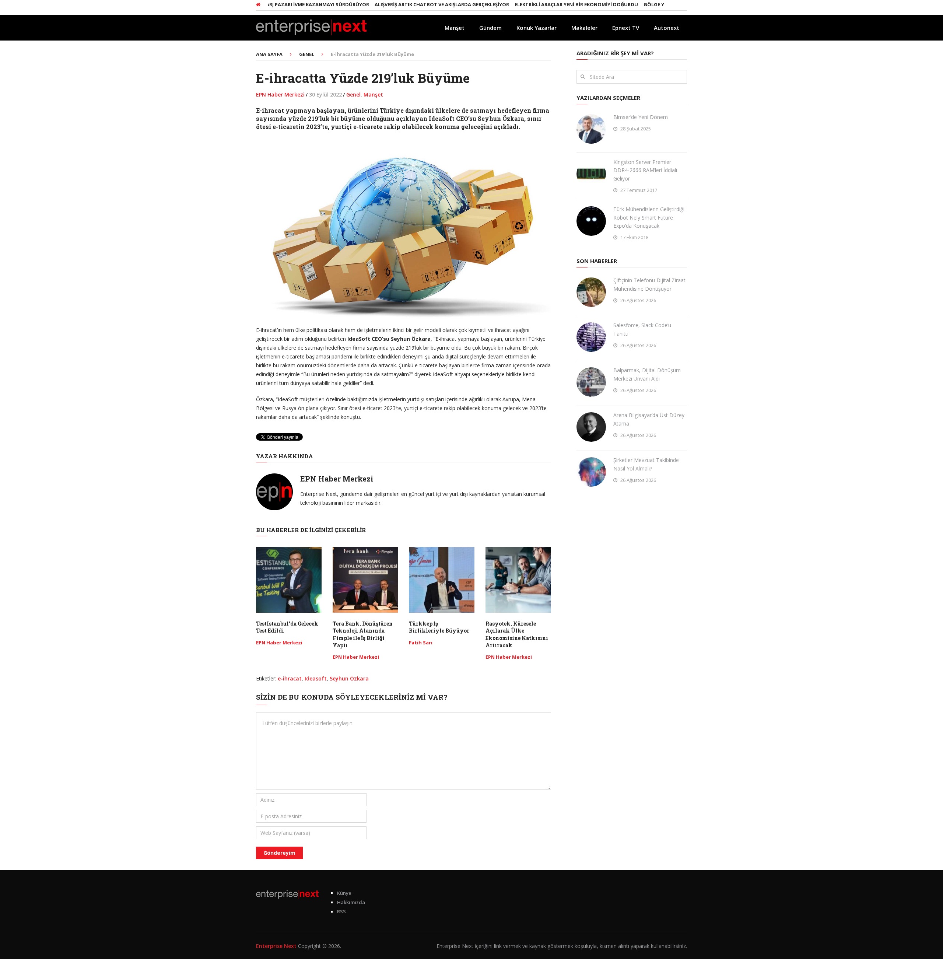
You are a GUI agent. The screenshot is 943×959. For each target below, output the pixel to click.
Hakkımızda (351, 902)
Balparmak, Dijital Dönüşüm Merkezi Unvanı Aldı (647, 374)
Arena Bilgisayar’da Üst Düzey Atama (648, 419)
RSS (341, 911)
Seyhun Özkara (349, 678)
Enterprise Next (276, 945)
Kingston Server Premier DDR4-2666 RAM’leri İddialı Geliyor (645, 170)
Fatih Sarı (420, 642)
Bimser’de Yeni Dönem (640, 116)
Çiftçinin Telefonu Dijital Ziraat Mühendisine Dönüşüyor (649, 284)
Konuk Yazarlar (536, 27)
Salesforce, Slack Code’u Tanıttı (642, 329)
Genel (353, 94)
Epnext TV (625, 27)
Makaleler (584, 27)
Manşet (455, 27)
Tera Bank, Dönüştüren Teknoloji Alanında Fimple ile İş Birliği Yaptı (363, 634)
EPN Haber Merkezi (280, 94)
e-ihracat (290, 678)
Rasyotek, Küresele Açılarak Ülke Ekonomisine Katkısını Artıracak (516, 634)
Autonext (666, 27)
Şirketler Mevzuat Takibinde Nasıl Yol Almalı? (646, 464)
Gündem (490, 27)
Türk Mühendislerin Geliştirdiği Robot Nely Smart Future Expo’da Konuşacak (648, 217)
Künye (344, 893)
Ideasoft (316, 678)
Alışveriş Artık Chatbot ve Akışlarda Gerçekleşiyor (417, 4)
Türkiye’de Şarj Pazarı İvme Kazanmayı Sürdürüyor (277, 4)
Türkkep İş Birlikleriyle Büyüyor (439, 627)
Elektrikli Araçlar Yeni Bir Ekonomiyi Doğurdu (551, 4)
